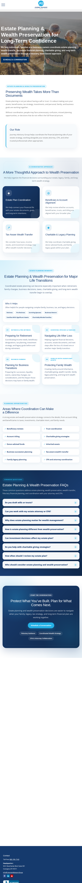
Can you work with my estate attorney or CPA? (28, 511)
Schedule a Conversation (41, 625)
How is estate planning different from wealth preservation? (34, 529)
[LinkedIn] (8, 875)
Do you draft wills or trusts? (18, 502)
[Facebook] (4, 875)
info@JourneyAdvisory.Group (13, 872)
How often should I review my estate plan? (26, 556)
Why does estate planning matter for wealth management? (34, 520)
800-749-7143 (14, 859)
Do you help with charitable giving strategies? (28, 547)
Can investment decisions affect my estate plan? (29, 538)
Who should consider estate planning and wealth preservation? (36, 564)
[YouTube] (11, 875)
